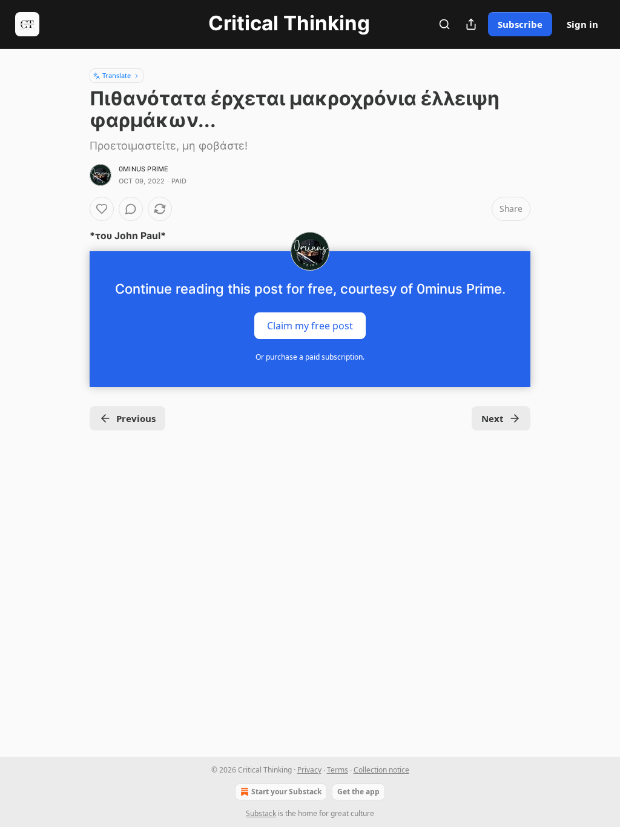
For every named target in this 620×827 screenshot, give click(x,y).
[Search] (444, 24)
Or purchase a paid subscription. (310, 357)
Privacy (309, 770)
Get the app (358, 791)
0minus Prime (143, 169)
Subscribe (520, 24)
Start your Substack (286, 791)
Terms (337, 770)
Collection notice (381, 770)
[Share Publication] (471, 24)
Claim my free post (310, 325)
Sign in (582, 24)
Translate (116, 75)
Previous (136, 418)
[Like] (102, 209)
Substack (261, 813)
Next (492, 418)
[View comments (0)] (131, 209)
